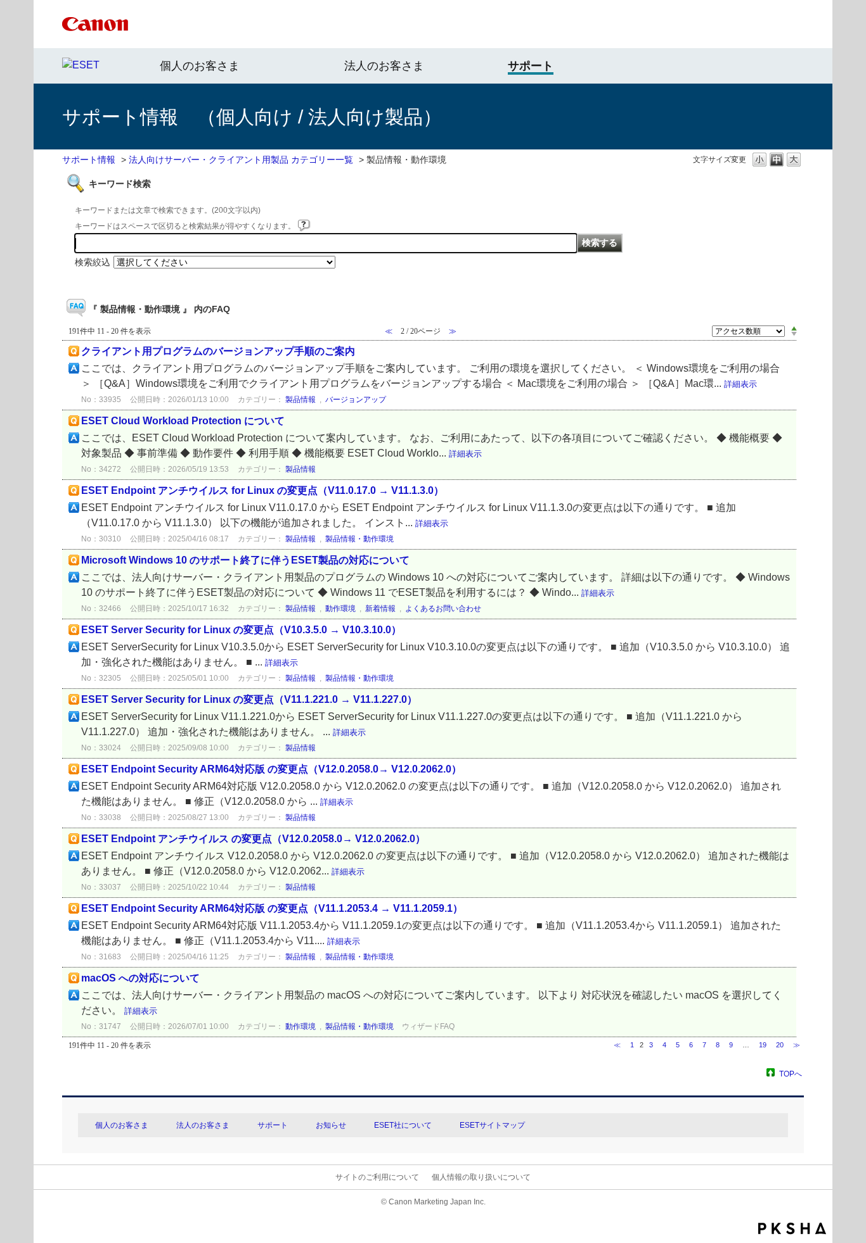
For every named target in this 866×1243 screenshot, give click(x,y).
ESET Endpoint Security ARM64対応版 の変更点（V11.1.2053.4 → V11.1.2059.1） (272, 908)
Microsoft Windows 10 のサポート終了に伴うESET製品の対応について (245, 560)
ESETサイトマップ (492, 1125)
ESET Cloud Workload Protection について (183, 420)
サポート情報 (88, 160)
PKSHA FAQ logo (792, 1228)
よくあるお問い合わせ (443, 608)
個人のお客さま (200, 66)
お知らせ (331, 1125)
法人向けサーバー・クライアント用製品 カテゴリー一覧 (241, 160)
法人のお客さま (384, 66)
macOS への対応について (140, 978)
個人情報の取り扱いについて (481, 1177)
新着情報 (380, 608)
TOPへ (790, 1073)
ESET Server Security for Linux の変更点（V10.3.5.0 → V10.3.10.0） (241, 629)
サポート (272, 1125)
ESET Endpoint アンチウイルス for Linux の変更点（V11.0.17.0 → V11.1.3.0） (262, 490)
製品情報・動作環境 (359, 538)
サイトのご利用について (377, 1177)
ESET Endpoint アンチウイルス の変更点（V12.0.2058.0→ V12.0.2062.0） (253, 838)
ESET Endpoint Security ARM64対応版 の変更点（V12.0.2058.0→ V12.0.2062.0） (271, 769)
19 (762, 1045)
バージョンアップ (355, 399)
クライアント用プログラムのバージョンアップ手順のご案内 (218, 351)
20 (780, 1045)
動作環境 (340, 608)
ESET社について (403, 1125)
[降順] (794, 334)
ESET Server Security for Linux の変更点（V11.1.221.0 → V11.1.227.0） (249, 699)
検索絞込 (92, 262)
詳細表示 (740, 384)
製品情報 (300, 399)
